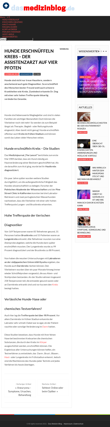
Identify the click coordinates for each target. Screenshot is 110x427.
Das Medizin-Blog (55, 424)
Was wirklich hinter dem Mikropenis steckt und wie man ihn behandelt (91, 173)
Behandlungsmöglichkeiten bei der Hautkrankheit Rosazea (91, 126)
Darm (45, 326)
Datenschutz (78, 424)
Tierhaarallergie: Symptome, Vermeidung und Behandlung (91, 230)
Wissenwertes (26, 74)
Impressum (68, 424)
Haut (6, 357)
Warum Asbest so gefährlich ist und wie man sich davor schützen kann (90, 198)
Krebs (55, 284)
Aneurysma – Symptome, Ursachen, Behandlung (19, 391)
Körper (43, 342)
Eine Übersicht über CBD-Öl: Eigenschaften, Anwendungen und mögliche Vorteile (91, 148)
